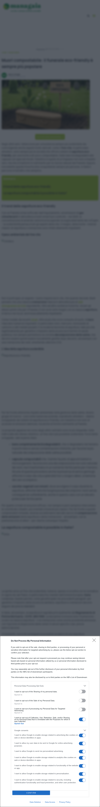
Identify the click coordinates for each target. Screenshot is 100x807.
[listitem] (50, 685)
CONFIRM (31, 793)
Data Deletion (35, 802)
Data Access (50, 802)
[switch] (82, 691)
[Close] (94, 641)
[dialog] (50, 721)
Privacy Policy (64, 802)
